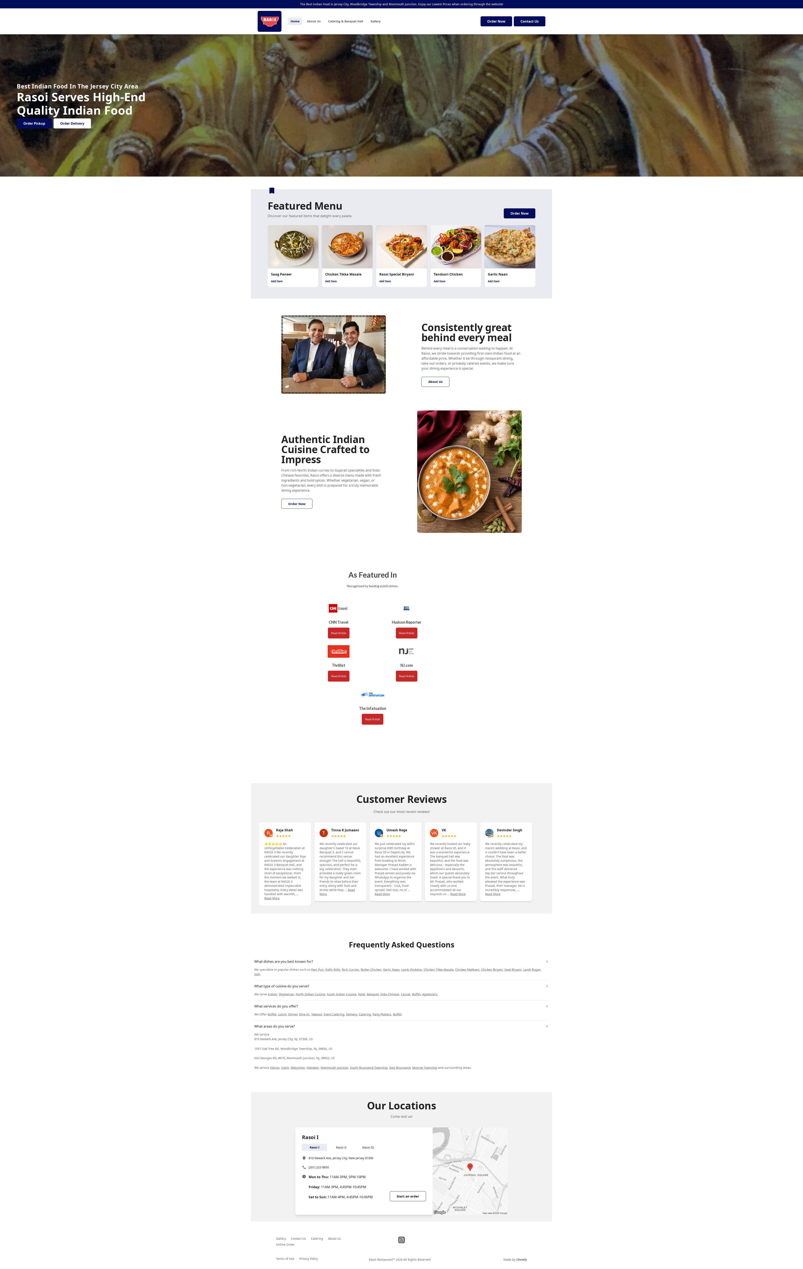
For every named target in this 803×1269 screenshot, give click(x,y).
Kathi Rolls (332, 970)
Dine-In (304, 1014)
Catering (365, 1014)
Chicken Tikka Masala (439, 970)
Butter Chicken (371, 970)
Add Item (277, 281)
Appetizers (429, 994)
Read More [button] (272, 898)
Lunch (282, 1014)
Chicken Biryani (492, 970)
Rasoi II (341, 1147)
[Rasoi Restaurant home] (269, 21)
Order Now (496, 21)
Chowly (521, 1259)
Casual (405, 994)
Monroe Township (424, 1068)
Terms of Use (285, 1259)
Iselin (285, 1068)
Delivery (351, 1014)
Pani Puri (317, 970)
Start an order (408, 1196)
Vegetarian (286, 994)
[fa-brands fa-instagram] (401, 1240)
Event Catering (334, 1014)
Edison (275, 1068)
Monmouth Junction (334, 1068)
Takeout (316, 1014)
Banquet (373, 994)
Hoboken (313, 1068)
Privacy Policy (308, 1259)
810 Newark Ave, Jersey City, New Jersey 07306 (341, 1158)
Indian (272, 994)
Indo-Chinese (389, 994)
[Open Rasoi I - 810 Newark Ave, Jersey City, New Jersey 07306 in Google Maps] (470, 1171)
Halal (361, 994)
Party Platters (382, 1014)
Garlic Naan (391, 970)
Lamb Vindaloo (411, 970)
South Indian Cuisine (341, 994)
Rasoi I (314, 1147)
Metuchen (298, 1068)
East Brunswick (399, 1068)
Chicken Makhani (467, 970)
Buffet (416, 994)
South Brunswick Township (369, 1068)
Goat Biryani (513, 970)
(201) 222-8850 (319, 1167)
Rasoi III (368, 1147)
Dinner (292, 1014)
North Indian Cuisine (310, 994)
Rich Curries (350, 970)
